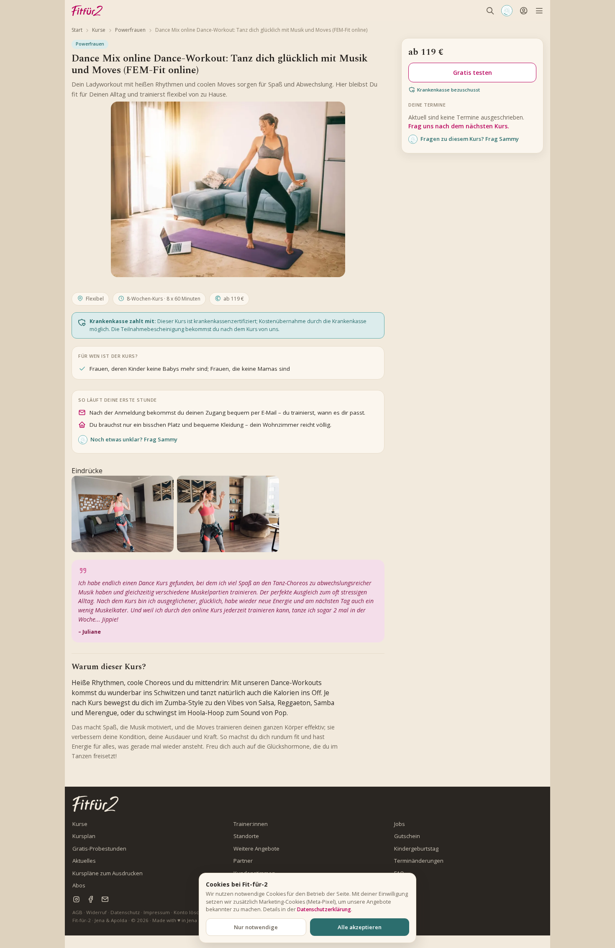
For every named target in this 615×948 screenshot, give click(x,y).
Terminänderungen (418, 860)
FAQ (399, 873)
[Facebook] (91, 899)
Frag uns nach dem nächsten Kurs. (458, 126)
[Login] (523, 10)
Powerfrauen (130, 29)
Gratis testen (472, 72)
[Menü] (539, 10)
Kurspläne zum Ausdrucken (107, 873)
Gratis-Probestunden (99, 848)
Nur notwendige (256, 927)
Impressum (157, 912)
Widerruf (96, 912)
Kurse (98, 29)
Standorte (246, 836)
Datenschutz (125, 912)
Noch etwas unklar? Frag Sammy (133, 439)
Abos (78, 885)
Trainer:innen (250, 824)
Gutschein (407, 836)
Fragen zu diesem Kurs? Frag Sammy (469, 139)
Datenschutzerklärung (324, 909)
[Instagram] (76, 899)
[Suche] (490, 10)
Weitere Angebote (256, 848)
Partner (243, 860)
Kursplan (83, 836)
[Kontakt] (105, 899)
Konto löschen (191, 912)
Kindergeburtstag (416, 848)
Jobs (399, 824)
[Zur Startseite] (95, 803)
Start (77, 29)
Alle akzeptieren (360, 927)
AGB (77, 912)
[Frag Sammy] (506, 10)
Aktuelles (84, 860)
